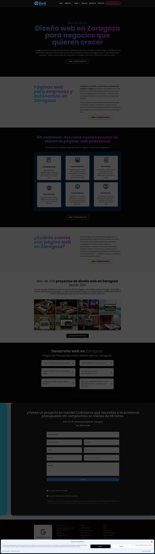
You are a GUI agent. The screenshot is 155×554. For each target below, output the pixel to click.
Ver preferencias (142, 546)
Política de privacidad (15, 551)
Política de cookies (6, 551)
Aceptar (101, 546)
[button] (152, 542)
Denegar (121, 546)
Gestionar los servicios (146, 551)
